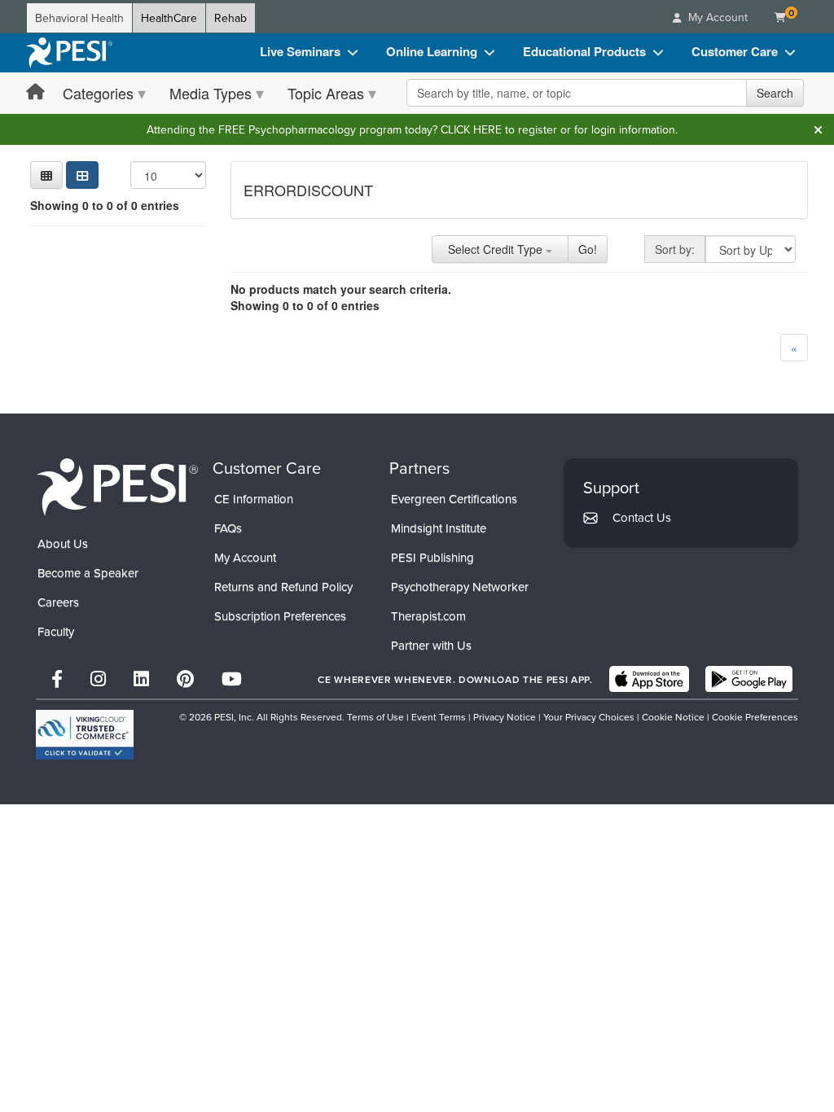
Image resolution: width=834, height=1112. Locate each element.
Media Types (210, 92)
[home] (69, 52)
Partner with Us (431, 645)
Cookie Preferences (755, 717)
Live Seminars (300, 51)
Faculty (55, 631)
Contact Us (641, 517)
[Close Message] (817, 129)
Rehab (230, 18)
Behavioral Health (79, 18)
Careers (58, 602)
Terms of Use (375, 717)
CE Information (253, 498)
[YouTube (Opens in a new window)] (231, 678)
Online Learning (431, 51)
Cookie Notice (673, 717)
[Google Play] (748, 679)
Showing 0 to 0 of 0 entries (104, 205)
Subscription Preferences (280, 615)
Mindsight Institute (438, 527)
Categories (98, 92)
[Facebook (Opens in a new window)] (57, 678)
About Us (62, 543)
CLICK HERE (471, 129)
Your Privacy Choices (588, 717)
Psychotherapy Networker (460, 586)
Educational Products (584, 51)
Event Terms (438, 717)
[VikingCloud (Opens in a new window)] (85, 735)
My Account (245, 557)
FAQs (228, 527)
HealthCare (169, 18)
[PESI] (117, 486)
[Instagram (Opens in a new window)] (98, 678)
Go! (587, 249)
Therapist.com (428, 615)
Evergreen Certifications (454, 498)
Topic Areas (326, 92)
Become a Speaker (87, 572)
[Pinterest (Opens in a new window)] (185, 678)
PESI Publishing (432, 557)
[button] (46, 175)
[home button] (35, 92)
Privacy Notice (504, 717)
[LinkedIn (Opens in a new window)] (141, 678)
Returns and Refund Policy (283, 586)
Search (775, 93)
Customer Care (734, 51)
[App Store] (649, 679)
